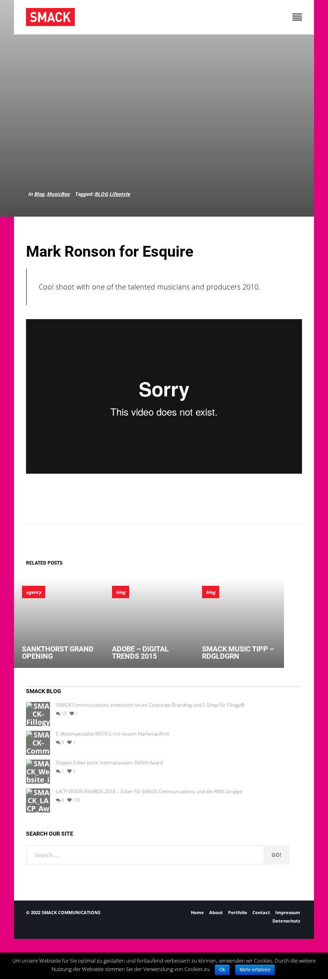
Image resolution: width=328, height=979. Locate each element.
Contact (261, 912)
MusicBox (58, 194)
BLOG (101, 194)
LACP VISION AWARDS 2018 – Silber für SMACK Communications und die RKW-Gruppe (149, 791)
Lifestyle (119, 194)
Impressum (287, 912)
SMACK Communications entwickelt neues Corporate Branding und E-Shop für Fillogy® (150, 705)
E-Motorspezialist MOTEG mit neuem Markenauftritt (112, 734)
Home (197, 912)
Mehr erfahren (255, 970)
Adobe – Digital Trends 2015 (140, 652)
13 (63, 713)
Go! (276, 855)
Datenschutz (286, 921)
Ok (222, 970)
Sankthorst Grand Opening (58, 652)
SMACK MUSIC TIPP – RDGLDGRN (238, 652)
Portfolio (237, 912)
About (216, 912)
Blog (39, 194)
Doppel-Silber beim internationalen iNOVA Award (109, 763)
